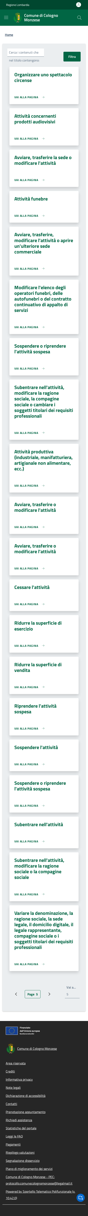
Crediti (10, 1071)
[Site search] (79, 17)
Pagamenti (13, 1144)
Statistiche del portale (21, 1128)
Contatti (11, 1103)
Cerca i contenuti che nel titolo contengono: (24, 56)
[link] (30, 97)
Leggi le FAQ (14, 1136)
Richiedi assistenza (19, 1120)
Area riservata (16, 1063)
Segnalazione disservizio (22, 1160)
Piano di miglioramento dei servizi (29, 1168)
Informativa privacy (19, 1079)
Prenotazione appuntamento (25, 1111)
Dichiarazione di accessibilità (25, 1095)
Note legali (13, 1087)
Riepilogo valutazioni (20, 1152)
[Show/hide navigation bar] (6, 17)
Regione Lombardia (17, 5)
